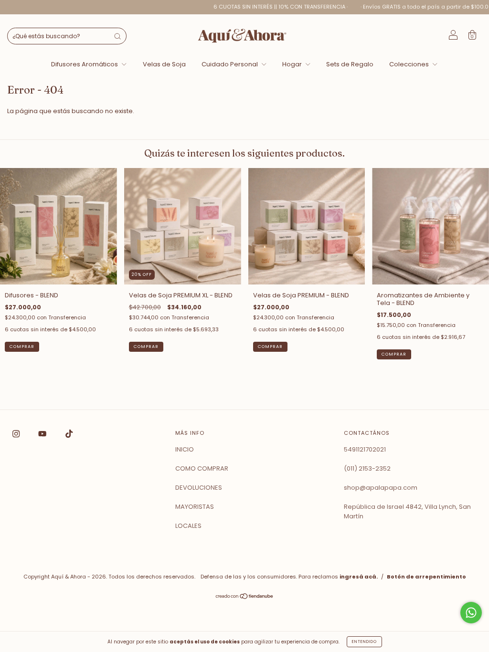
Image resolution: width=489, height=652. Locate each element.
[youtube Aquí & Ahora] (43, 433)
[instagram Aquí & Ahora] (16, 433)
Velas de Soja (164, 64)
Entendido (364, 641)
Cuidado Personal (230, 64)
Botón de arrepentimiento (426, 576)
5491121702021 (365, 449)
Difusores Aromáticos (85, 64)
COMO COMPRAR (201, 468)
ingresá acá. (359, 576)
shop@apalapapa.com (380, 487)
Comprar (22, 346)
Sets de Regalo (349, 64)
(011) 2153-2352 (367, 468)
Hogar (292, 64)
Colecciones (409, 64)
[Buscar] (117, 36)
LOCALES (188, 525)
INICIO (184, 449)
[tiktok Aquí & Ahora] (69, 433)
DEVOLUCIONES (198, 487)
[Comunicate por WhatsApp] (471, 612)
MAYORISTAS (194, 506)
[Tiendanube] (245, 596)
